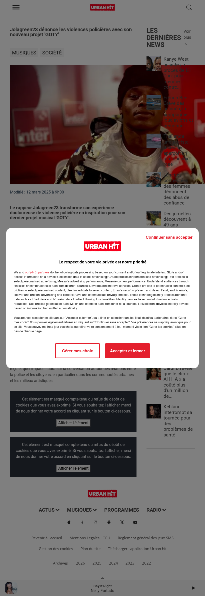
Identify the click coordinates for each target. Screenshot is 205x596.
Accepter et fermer (127, 351)
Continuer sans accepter (169, 237)
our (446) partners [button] (37, 272)
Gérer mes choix (77, 351)
